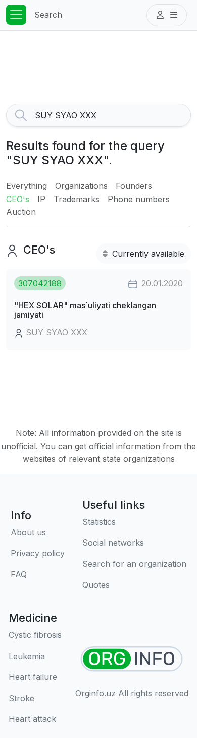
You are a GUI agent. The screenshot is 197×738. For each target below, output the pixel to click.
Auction (21, 212)
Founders (134, 186)
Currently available (147, 254)
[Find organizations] (131, 659)
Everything (26, 186)
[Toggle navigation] (16, 15)
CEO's (17, 199)
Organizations (81, 186)
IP (41, 199)
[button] (166, 15)
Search (48, 15)
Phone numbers (139, 199)
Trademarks (77, 199)
